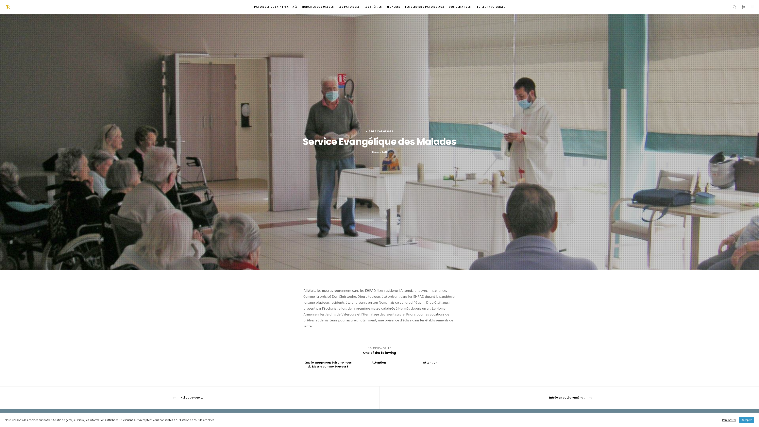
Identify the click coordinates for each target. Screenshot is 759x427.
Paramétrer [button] (729, 420)
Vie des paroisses (379, 131)
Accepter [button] (746, 420)
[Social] (740, 7)
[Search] (731, 7)
